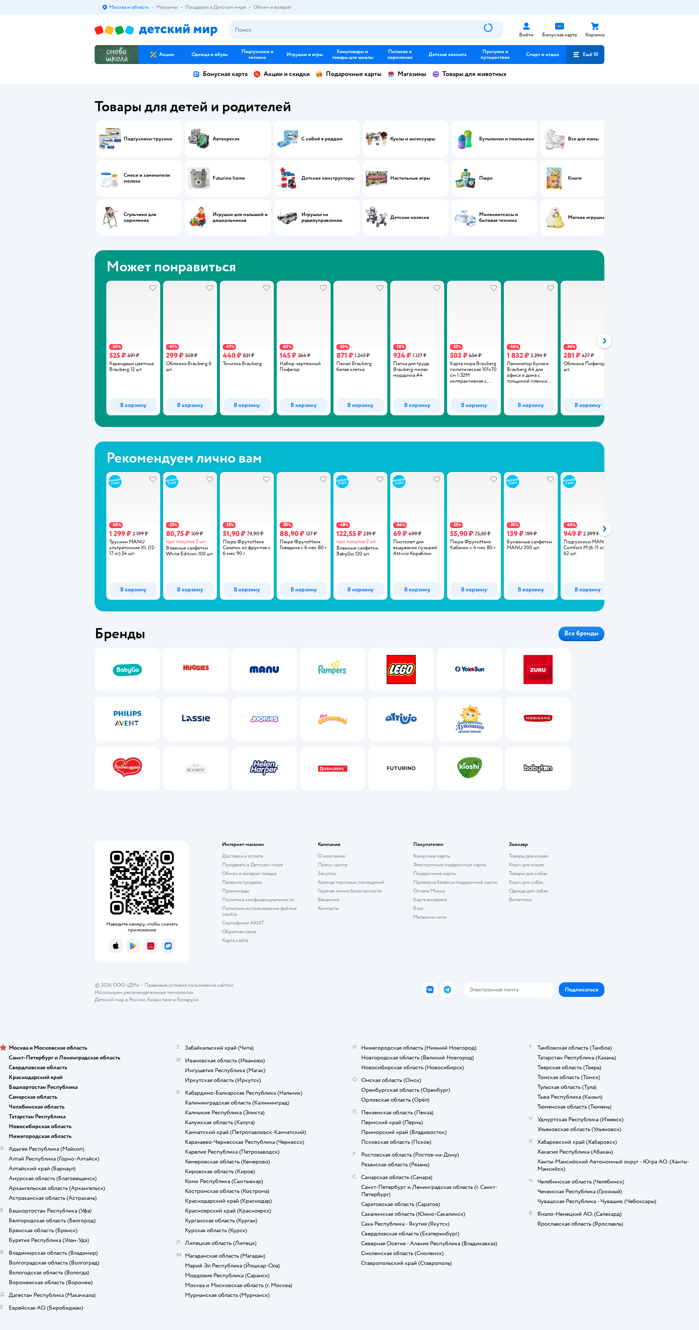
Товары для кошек (529, 856)
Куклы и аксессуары (412, 139)
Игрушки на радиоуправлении (321, 217)
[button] (585, 54)
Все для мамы (583, 139)
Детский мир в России (120, 999)
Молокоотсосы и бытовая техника (498, 217)
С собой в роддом (322, 139)
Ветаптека (520, 899)
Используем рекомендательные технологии (144, 992)
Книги (575, 178)
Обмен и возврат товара (249, 873)
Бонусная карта (225, 74)
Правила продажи (242, 882)
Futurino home (229, 178)
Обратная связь (239, 931)
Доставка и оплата (242, 856)
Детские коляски (409, 217)
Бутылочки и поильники (506, 139)
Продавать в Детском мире (252, 865)
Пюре (486, 178)
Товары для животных (474, 74)
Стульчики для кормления (140, 217)
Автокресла (226, 139)
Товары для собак (528, 873)
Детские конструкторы (327, 178)
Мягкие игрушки (586, 217)
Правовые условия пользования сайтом (189, 985)
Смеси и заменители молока (147, 178)
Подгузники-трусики (148, 139)
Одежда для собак (528, 891)
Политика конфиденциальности (258, 899)
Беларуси (187, 999)
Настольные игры (410, 178)
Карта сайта (235, 940)
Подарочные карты (354, 74)
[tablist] (349, 348)
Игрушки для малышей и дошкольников (240, 217)
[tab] (127, 348)
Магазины (412, 74)
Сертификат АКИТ (243, 923)
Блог (418, 908)
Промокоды (235, 891)
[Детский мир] (156, 30)
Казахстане (159, 999)
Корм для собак (526, 882)
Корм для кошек (527, 865)
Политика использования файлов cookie (259, 911)
